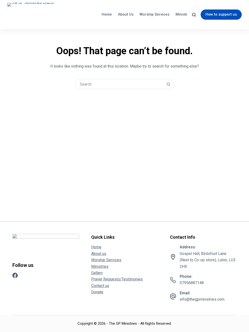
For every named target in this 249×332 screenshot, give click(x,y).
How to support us (221, 14)
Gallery (97, 273)
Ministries (184, 14)
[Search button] (168, 84)
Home (107, 14)
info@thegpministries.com (202, 299)
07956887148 (192, 282)
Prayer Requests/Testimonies (117, 279)
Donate (97, 292)
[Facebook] (15, 275)
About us (125, 14)
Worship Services (154, 14)
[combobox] (120, 84)
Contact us (100, 285)
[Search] (194, 15)
